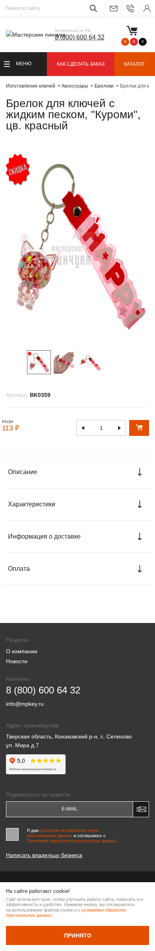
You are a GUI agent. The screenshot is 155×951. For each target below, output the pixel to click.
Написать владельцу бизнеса (44, 855)
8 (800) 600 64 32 (80, 37)
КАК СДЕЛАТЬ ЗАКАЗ (81, 64)
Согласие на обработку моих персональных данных (63, 833)
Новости (16, 661)
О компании (21, 651)
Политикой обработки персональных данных (72, 840)
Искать (92, 8)
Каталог (134, 64)
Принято (77, 935)
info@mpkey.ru (113, 8)
